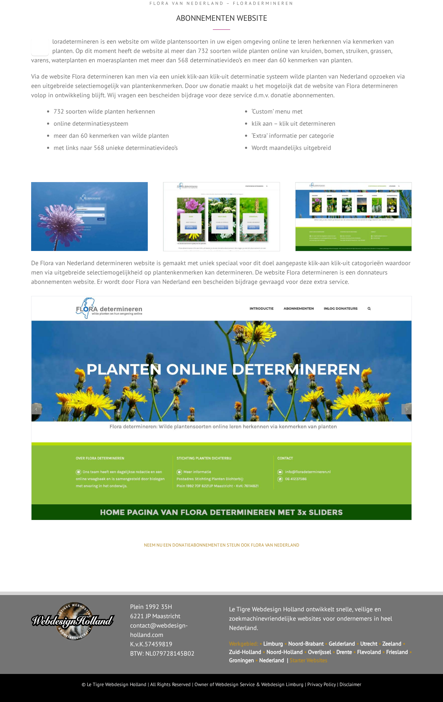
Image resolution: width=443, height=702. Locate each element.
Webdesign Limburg (282, 684)
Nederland (271, 660)
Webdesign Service (235, 684)
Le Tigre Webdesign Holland (116, 684)
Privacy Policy (321, 684)
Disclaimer (350, 684)
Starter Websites (308, 660)
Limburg (273, 643)
